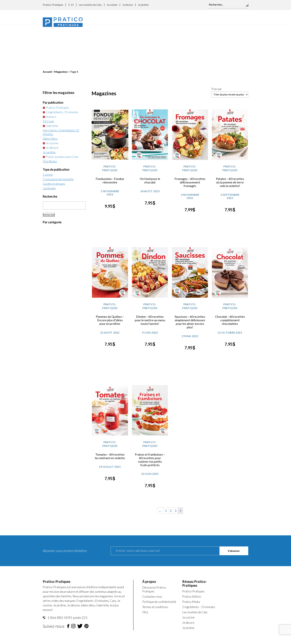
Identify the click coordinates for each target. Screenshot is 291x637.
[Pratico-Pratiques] (63, 22)
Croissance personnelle (58, 137)
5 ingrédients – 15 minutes (198, 564)
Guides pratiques (54, 141)
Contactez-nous (152, 554)
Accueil (47, 29)
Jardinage (49, 146)
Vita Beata (50, 119)
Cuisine (48, 132)
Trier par (216, 46)
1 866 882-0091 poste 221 (67, 575)
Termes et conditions (155, 564)
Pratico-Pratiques (53, 4)
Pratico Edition (191, 554)
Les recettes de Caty (90, 4)
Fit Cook (48, 79)
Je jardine (143, 4)
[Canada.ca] (167, 598)
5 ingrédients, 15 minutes (62, 70)
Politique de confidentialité (159, 559)
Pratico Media (191, 559)
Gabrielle (52, 83)
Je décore (127, 4)
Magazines (61, 29)
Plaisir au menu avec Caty (62, 114)
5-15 (71, 4)
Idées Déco (50, 96)
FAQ (145, 570)
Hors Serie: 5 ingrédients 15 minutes (61, 89)
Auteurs (51, 74)
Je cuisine (112, 4)
